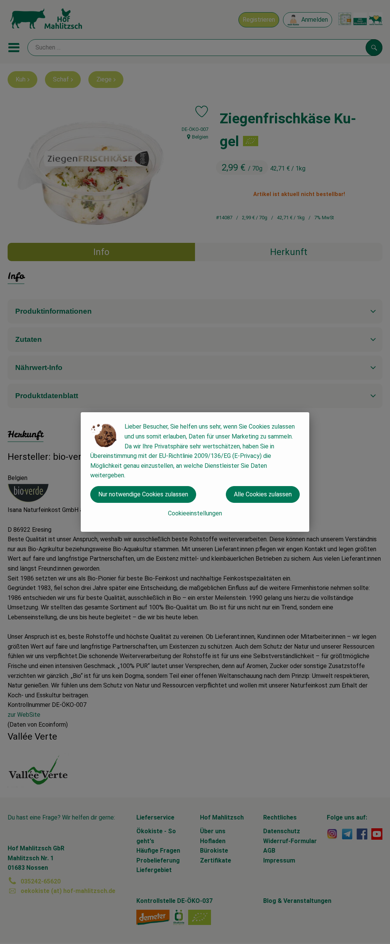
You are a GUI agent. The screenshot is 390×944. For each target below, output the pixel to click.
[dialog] (195, 472)
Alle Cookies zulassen (263, 494)
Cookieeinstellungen (195, 513)
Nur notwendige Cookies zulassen (143, 494)
